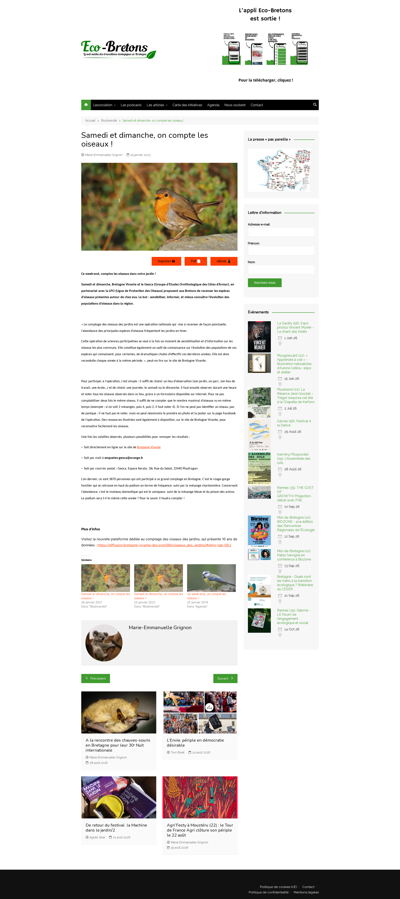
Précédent (98, 678)
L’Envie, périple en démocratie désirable (195, 742)
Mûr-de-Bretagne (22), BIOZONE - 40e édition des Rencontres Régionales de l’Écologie (296, 523)
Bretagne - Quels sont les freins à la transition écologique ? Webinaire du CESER (295, 583)
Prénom (253, 243)
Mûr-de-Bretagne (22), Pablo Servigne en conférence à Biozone (294, 555)
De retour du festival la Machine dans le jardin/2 (116, 827)
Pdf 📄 (196, 261)
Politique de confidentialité (269, 892)
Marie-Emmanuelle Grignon (103, 155)
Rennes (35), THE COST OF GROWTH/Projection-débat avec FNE (295, 494)
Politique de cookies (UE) (278, 887)
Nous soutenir (235, 105)
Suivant (223, 678)
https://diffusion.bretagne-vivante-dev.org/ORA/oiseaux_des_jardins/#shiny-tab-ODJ (164, 545)
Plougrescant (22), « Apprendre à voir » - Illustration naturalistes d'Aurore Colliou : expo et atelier (294, 364)
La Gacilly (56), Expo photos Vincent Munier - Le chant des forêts (295, 327)
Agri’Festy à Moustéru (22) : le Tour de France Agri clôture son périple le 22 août (200, 830)
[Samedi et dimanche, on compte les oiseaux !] (105, 578)
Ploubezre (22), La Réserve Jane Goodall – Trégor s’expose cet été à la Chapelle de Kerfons (296, 395)
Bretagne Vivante (149, 447)
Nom (251, 262)
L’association (102, 105)
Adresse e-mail (259, 224)
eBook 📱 (224, 261)
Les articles (155, 105)
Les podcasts (131, 105)
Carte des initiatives (187, 105)
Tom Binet (177, 752)
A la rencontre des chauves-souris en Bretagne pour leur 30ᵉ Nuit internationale (118, 745)
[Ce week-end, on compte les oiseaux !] (211, 578)
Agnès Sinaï (97, 837)
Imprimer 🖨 (166, 261)
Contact (257, 105)
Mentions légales (306, 892)
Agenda (213, 105)
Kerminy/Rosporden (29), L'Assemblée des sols (293, 458)
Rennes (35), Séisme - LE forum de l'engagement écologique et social (293, 616)
